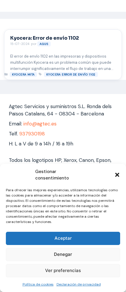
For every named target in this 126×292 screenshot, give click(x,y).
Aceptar (63, 238)
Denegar (63, 254)
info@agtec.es (40, 123)
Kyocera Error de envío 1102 (71, 74)
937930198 (32, 133)
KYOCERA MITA (23, 74)
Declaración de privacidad (79, 284)
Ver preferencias (63, 270)
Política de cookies (38, 284)
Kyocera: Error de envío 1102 (44, 38)
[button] (117, 175)
